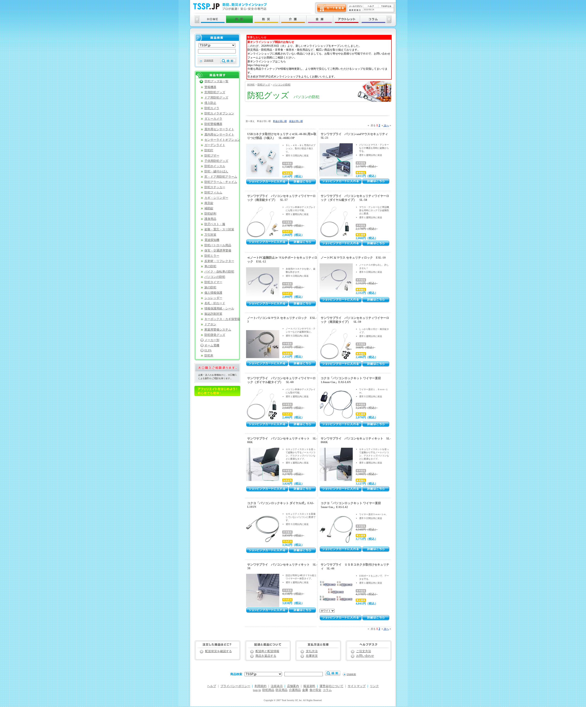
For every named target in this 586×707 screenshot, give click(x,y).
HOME (251, 84)
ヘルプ (211, 686)
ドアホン (210, 324)
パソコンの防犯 (281, 84)
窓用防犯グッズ (214, 92)
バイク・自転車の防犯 (219, 271)
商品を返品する (265, 655)
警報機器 (210, 87)
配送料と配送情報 (267, 651)
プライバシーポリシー (235, 686)
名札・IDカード (214, 303)
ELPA (208, 350)
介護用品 (295, 690)
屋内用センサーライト (219, 134)
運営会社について (331, 686)
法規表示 (277, 686)
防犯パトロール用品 (217, 245)
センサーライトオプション (222, 139)
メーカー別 (211, 340)
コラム (327, 690)
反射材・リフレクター (219, 261)
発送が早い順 (296, 121)
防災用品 (282, 690)
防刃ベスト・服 (214, 224)
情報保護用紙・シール (219, 308)
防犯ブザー (211, 155)
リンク (374, 686)
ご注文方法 (363, 651)
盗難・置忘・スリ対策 (219, 229)
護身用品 (210, 219)
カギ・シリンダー (216, 197)
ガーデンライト (214, 145)
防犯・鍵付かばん (216, 171)
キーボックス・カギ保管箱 (222, 319)
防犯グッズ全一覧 (216, 81)
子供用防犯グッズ (216, 161)
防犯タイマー (213, 282)
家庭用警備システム (217, 329)
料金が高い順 (280, 121)
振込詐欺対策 (213, 313)
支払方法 (312, 651)
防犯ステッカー (214, 187)
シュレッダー (213, 298)
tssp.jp (257, 690)
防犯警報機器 (213, 124)
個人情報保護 (213, 292)
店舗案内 (293, 686)
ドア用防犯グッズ (216, 97)
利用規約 (260, 686)
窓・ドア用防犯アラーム (220, 176)
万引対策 (210, 234)
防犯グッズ (264, 84)
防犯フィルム (213, 192)
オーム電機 (211, 345)
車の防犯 (210, 266)
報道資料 (309, 686)
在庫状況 (312, 655)
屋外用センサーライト (219, 129)
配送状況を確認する (218, 651)
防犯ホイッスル (214, 166)
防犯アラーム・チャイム (220, 182)
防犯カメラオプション (219, 113)
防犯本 (208, 355)
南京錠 (208, 203)
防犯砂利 (210, 213)
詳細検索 (208, 60)
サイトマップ (357, 686)
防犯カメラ (211, 108)
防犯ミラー (211, 255)
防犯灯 (208, 150)
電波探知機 (211, 240)
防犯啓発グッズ (214, 335)
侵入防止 (210, 103)
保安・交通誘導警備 (217, 250)
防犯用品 (268, 690)
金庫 (305, 690)
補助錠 (208, 208)
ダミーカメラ (213, 118)
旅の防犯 (210, 287)
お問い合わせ (365, 655)
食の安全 (315, 690)
